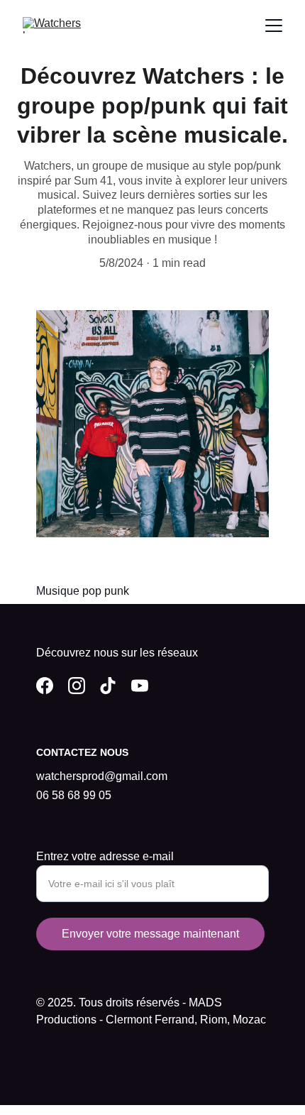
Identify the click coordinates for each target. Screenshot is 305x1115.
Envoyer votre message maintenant (150, 934)
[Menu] (273, 25)
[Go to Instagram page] (76, 685)
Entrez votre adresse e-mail (105, 856)
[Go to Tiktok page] (107, 685)
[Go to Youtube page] (139, 685)
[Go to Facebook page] (44, 685)
